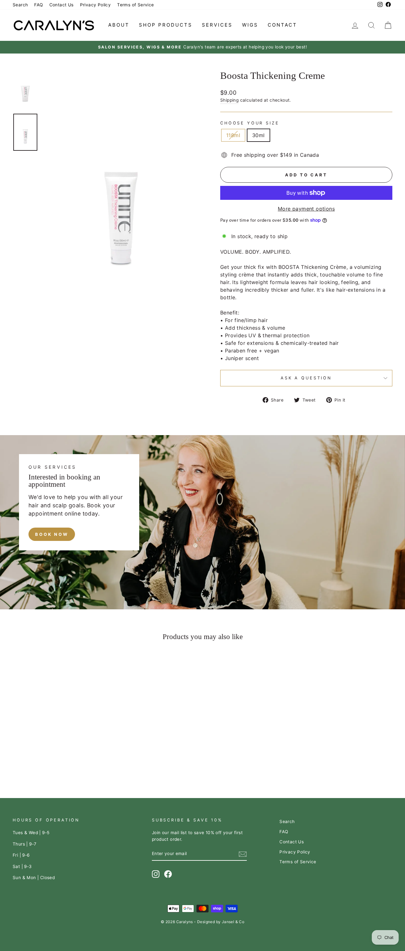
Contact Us (61, 4)
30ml (258, 135)
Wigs (250, 25)
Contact (282, 25)
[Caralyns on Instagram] (155, 874)
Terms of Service (135, 4)
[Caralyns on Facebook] (168, 874)
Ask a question (306, 378)
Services (217, 25)
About (118, 25)
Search (20, 4)
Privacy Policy (95, 4)
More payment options (306, 209)
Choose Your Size (249, 123)
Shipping (229, 100)
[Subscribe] (243, 854)
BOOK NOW (51, 534)
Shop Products (165, 25)
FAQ (38, 4)
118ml (233, 135)
